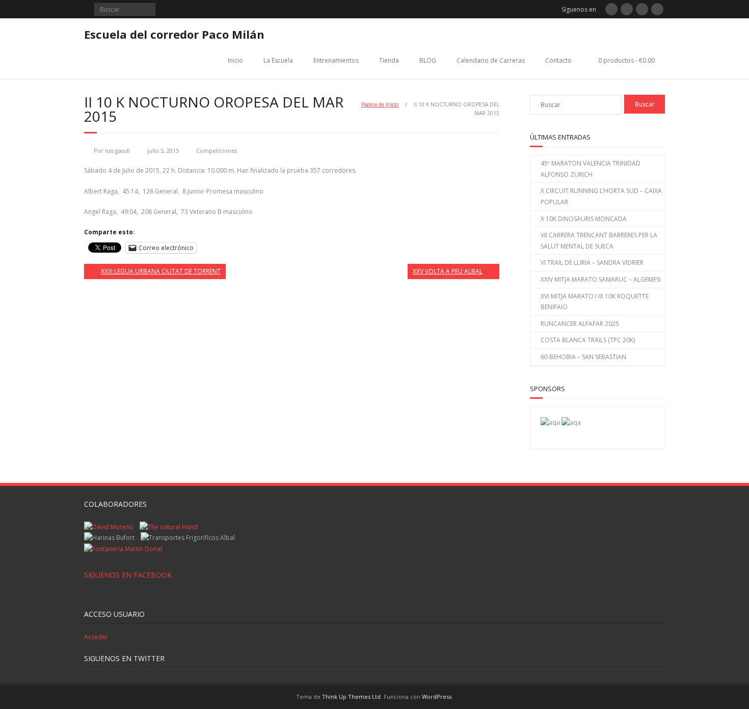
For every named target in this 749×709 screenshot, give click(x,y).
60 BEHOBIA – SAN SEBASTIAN (583, 356)
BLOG (427, 60)
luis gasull (117, 150)
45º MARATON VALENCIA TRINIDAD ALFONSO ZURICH (590, 169)
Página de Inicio (379, 104)
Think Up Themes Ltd (351, 696)
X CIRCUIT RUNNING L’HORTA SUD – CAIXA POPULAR (601, 196)
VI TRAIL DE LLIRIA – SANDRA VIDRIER (592, 262)
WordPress (436, 696)
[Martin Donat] (123, 548)
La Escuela (278, 60)
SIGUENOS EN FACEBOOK (128, 575)
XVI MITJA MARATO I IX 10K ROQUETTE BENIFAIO (595, 302)
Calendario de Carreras (491, 60)
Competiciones (216, 150)
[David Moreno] (571, 422)
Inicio (235, 60)
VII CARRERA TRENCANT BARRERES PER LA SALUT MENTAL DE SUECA (599, 241)
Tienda (389, 60)
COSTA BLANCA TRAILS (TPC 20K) (588, 340)
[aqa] (550, 422)
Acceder (96, 637)
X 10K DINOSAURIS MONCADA (584, 218)
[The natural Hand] (169, 527)
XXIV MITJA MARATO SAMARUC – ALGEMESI (601, 279)
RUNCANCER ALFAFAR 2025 (580, 323)
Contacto (558, 60)
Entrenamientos (336, 60)
